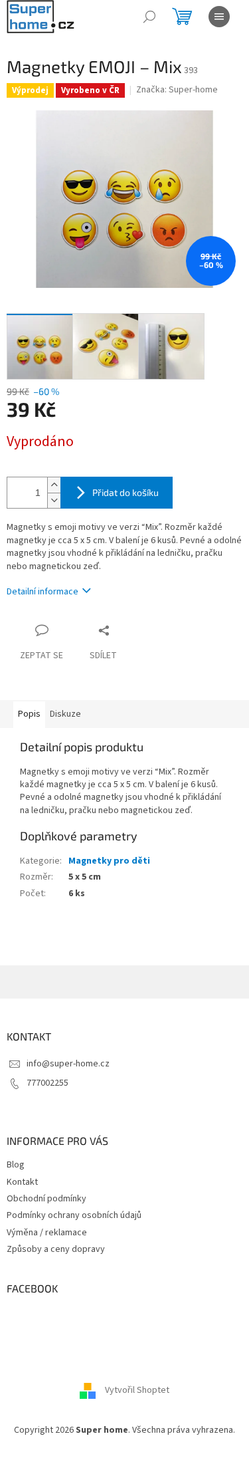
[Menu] (219, 16)
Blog (16, 1164)
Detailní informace (42, 591)
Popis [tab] (29, 714)
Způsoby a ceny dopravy (56, 1249)
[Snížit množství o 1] (53, 500)
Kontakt (22, 1182)
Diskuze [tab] (65, 714)
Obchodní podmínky (46, 1198)
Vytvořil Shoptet (137, 1390)
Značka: (177, 89)
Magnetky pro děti (109, 861)
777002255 (47, 1083)
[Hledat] (149, 16)
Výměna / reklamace (47, 1232)
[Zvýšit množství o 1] (53, 485)
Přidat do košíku (125, 492)
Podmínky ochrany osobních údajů (74, 1215)
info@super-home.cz (68, 1063)
